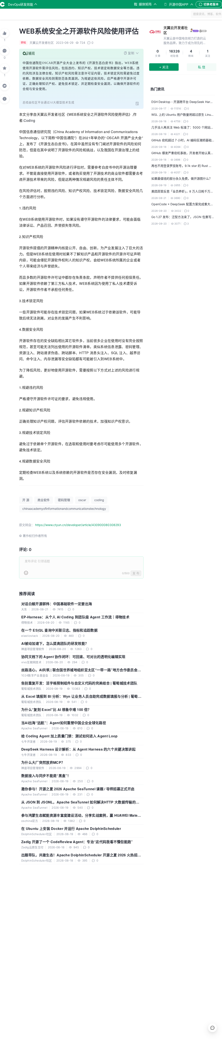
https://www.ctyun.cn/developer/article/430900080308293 (78, 525)
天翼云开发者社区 (175, 30)
